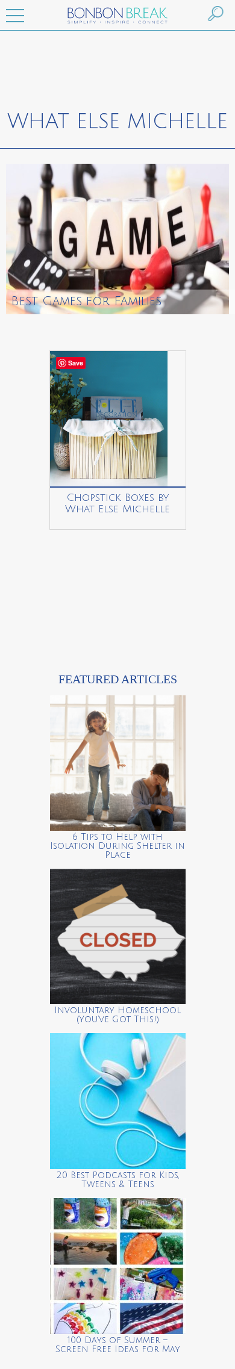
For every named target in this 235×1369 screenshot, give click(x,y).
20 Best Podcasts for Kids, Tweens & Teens (118, 1180)
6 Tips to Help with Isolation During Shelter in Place (117, 846)
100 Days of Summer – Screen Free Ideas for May (117, 1345)
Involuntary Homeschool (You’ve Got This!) (117, 1015)
